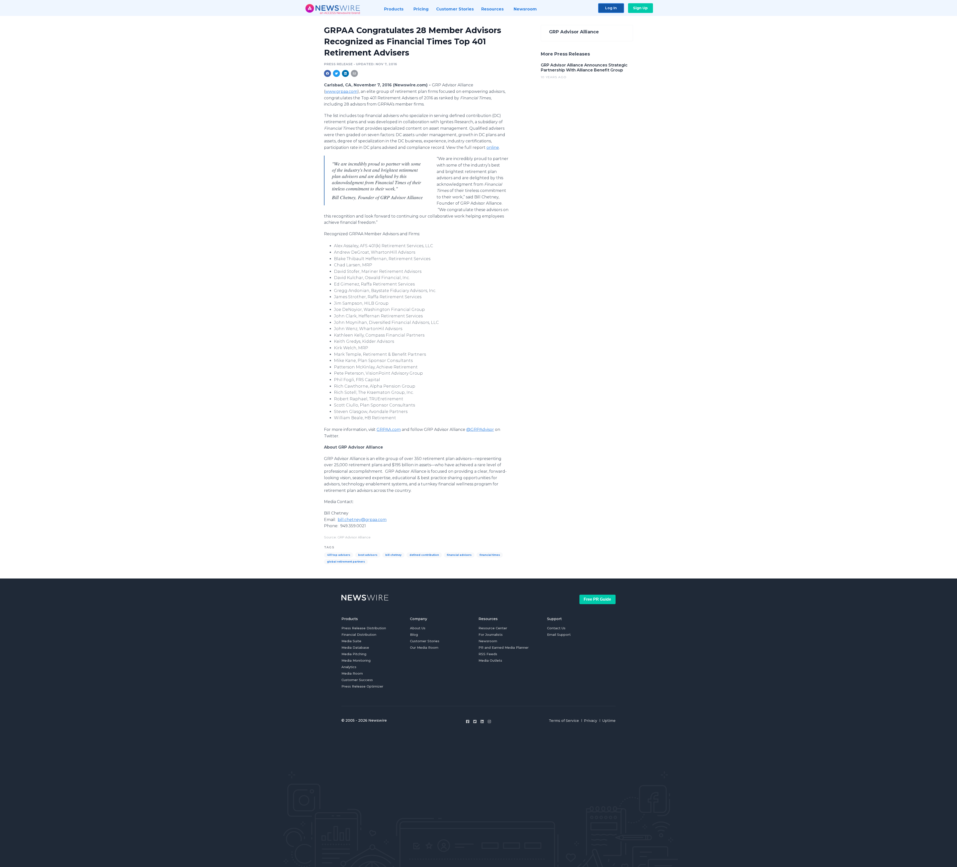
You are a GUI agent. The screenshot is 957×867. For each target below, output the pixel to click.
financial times (489, 555)
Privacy (590, 720)
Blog (414, 634)
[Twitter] (475, 721)
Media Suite (351, 641)
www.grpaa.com (341, 91)
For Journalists (490, 634)
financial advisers (459, 555)
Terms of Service (564, 720)
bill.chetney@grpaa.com (362, 519)
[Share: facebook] (327, 73)
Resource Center (492, 628)
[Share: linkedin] (345, 73)
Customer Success (357, 680)
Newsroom (487, 641)
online (492, 147)
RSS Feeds (487, 654)
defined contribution (424, 555)
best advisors (367, 555)
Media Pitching (353, 654)
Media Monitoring (356, 660)
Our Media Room (424, 647)
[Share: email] (354, 73)
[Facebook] (467, 721)
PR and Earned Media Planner (503, 647)
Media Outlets (490, 660)
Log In (611, 8)
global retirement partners (346, 561)
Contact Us (556, 628)
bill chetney (393, 555)
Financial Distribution (358, 634)
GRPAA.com (389, 429)
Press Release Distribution (363, 628)
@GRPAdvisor (480, 429)
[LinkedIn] (482, 721)
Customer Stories (424, 641)
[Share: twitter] (336, 73)
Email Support (559, 634)
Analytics (348, 667)
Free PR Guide (597, 599)
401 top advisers (338, 555)
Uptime (609, 720)
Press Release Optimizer (362, 686)
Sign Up (640, 8)
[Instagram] (489, 721)
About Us (417, 628)
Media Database (355, 647)
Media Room (352, 673)
